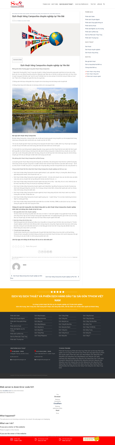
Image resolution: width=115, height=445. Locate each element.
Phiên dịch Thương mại (91, 38)
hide (20, 59)
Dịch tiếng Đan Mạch (64, 327)
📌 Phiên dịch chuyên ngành (93, 76)
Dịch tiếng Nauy (69, 356)
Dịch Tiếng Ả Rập (63, 315)
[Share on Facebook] (39, 251)
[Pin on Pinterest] (48, 251)
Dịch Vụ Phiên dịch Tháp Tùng (93, 34)
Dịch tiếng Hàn (63, 335)
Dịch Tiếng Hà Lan (64, 333)
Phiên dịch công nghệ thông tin (92, 352)
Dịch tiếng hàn (80, 358)
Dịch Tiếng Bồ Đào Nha (65, 324)
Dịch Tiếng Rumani (88, 315)
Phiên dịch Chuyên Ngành (92, 19)
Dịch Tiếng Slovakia (88, 318)
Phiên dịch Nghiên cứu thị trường (94, 28)
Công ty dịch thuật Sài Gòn (21, 375)
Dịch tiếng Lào (38, 321)
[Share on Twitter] (42, 251)
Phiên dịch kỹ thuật (90, 25)
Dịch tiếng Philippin (85, 354)
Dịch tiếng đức (96, 360)
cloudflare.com (7, 390)
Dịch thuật (14, 13)
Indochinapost (44, 375)
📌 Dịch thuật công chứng (92, 71)
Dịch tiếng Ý (81, 366)
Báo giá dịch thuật (90, 61)
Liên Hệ (99, 4)
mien (28, 20)
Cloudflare (57, 403)
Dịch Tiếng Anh (63, 318)
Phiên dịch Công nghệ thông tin (94, 22)
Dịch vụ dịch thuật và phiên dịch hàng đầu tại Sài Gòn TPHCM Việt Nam (57, 298)
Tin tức (93, 4)
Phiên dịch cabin (74, 354)
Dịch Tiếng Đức (63, 330)
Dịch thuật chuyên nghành (23, 13)
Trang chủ (46, 4)
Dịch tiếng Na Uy (39, 327)
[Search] (104, 4)
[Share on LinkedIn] (51, 251)
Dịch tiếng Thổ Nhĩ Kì (71, 364)
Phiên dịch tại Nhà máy (91, 31)
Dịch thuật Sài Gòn (45, 13)
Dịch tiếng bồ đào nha (74, 362)
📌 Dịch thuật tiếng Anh (92, 74)
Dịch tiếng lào (89, 356)
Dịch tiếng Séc (87, 333)
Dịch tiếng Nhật (39, 330)
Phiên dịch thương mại (65, 351)
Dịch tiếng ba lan (85, 362)
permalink (16, 258)
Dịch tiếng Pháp (95, 354)
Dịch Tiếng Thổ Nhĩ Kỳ (89, 327)
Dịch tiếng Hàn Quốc (85, 360)
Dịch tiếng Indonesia (40, 318)
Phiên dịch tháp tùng (78, 351)
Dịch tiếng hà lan (89, 358)
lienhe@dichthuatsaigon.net (18, 359)
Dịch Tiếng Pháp (39, 333)
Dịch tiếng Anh (67, 360)
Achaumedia (34, 375)
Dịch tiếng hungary (70, 358)
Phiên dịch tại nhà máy (90, 351)
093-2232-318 (14, 356)
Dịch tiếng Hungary (40, 315)
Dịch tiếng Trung (87, 330)
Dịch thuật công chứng (35, 13)
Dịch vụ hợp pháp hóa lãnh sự (93, 64)
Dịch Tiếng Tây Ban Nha (89, 321)
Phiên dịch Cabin (90, 16)
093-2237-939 (38, 356)
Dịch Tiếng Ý (86, 335)
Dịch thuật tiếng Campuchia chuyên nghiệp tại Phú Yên (61, 276)
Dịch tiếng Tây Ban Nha (93, 364)
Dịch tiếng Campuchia (55, 13)
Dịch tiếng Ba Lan (64, 321)
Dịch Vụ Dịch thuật (66, 4)
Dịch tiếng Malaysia (40, 324)
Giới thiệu (54, 4)
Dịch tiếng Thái (87, 324)
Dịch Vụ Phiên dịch (81, 4)
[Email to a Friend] (45, 251)
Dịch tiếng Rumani (72, 366)
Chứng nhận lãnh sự (91, 67)
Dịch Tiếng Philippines (41, 335)
